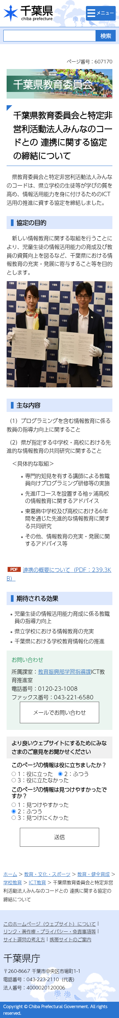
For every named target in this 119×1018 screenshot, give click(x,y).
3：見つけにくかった (43, 818)
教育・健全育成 (93, 874)
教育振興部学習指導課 (64, 671)
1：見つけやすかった (43, 805)
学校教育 (12, 882)
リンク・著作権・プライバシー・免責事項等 (49, 931)
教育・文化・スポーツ (47, 874)
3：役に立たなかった (43, 780)
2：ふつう (76, 774)
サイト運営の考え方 (24, 939)
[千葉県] (28, 13)
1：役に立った (35, 774)
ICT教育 (37, 882)
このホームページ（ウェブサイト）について (49, 923)
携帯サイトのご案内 (70, 939)
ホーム (10, 874)
